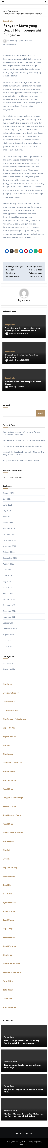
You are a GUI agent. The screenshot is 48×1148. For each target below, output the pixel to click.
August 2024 (8, 635)
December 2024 (10, 611)
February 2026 (9, 528)
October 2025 (9, 552)
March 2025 (8, 593)
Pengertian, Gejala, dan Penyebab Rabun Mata (23, 446)
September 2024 (10, 629)
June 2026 (7, 505)
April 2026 (7, 517)
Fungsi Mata (8, 21)
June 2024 (7, 646)
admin (12, 41)
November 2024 (10, 617)
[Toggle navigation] (3, 2)
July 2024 (7, 641)
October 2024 (9, 623)
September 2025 (10, 558)
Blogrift (37, 1141)
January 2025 (9, 605)
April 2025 (7, 587)
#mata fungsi (11, 45)
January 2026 (9, 534)
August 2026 (8, 493)
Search (7, 406)
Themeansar (24, 1144)
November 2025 (9, 546)
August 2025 (8, 564)
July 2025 (7, 570)
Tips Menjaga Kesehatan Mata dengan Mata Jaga (24, 440)
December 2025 (9, 540)
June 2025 (7, 576)
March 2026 (8, 523)
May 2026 (7, 511)
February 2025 (9, 599)
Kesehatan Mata (10, 669)
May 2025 (7, 582)
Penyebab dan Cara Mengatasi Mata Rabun (21, 460)
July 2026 (7, 499)
